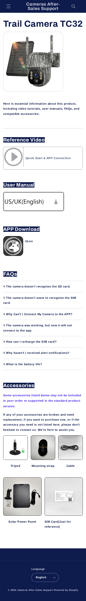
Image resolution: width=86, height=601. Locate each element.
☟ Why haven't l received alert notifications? (36, 352)
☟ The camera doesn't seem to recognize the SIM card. (39, 300)
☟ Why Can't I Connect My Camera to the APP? (38, 314)
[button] (8, 6)
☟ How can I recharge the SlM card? (30, 341)
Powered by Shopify (66, 590)
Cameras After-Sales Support (35, 590)
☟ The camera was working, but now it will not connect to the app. (37, 328)
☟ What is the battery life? (22, 364)
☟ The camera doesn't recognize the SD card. (37, 286)
